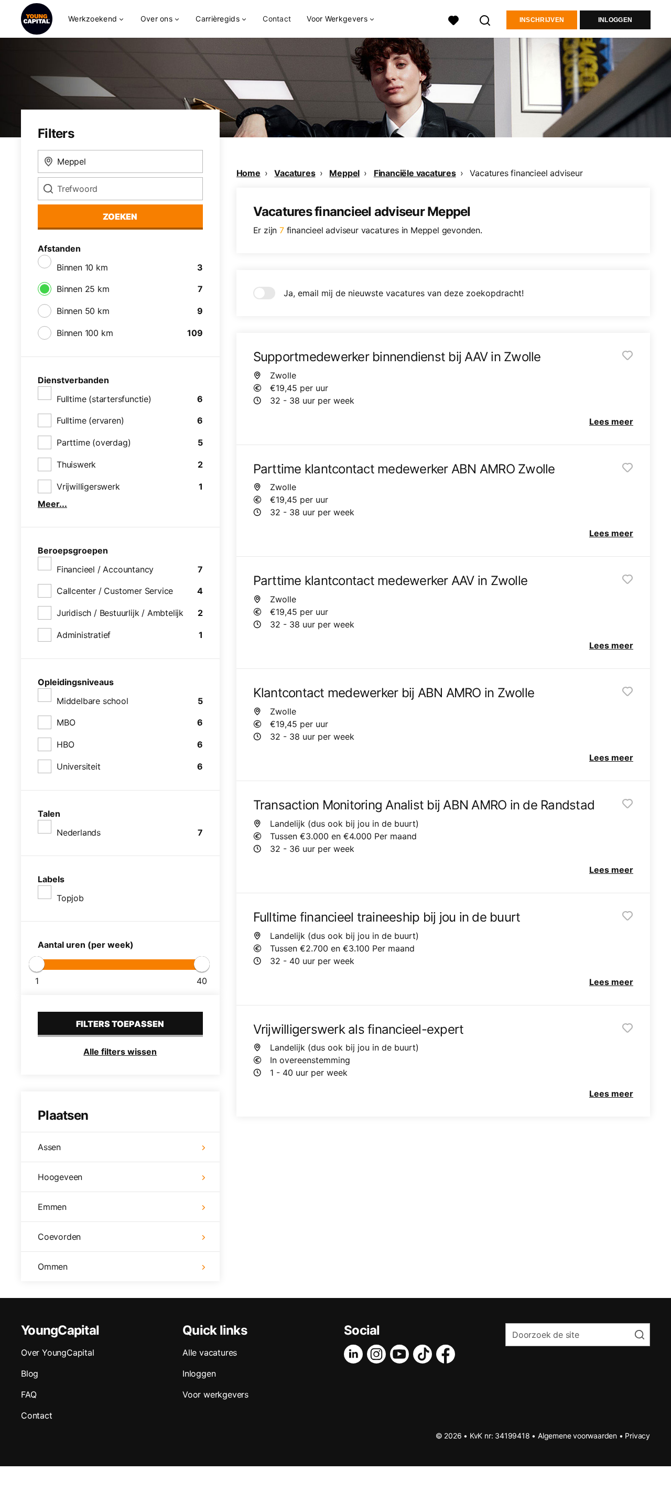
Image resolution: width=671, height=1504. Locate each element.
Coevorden (59, 1236)
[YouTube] (401, 1354)
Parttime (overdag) (94, 442)
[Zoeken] (485, 19)
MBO (66, 722)
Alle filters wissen (120, 1051)
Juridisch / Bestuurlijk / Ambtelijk (120, 613)
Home (248, 173)
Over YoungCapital (57, 1352)
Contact (277, 18)
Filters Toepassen (120, 1024)
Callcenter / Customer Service (115, 591)
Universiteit (79, 766)
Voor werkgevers (215, 1394)
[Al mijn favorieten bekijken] (453, 19)
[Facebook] (447, 1354)
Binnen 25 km (83, 289)
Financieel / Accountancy (105, 569)
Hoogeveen (60, 1177)
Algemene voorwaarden (577, 1435)
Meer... (52, 504)
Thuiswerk (76, 464)
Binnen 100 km (85, 333)
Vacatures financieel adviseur (526, 173)
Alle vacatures (209, 1352)
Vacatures (294, 173)
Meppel (344, 173)
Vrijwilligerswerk (88, 486)
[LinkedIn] (355, 1354)
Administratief (84, 635)
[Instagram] (378, 1354)
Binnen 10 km (82, 267)
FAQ (28, 1394)
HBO (65, 744)
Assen (49, 1147)
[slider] (37, 964)
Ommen (53, 1266)
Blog (29, 1373)
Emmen (52, 1207)
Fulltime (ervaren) (90, 420)
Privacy (637, 1435)
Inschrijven (542, 20)
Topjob (70, 898)
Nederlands (79, 832)
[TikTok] (424, 1354)
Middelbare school (92, 701)
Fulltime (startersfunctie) (104, 399)
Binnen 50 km (83, 311)
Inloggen (615, 20)
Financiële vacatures (415, 173)
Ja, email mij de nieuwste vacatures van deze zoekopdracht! (404, 293)
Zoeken (120, 216)
